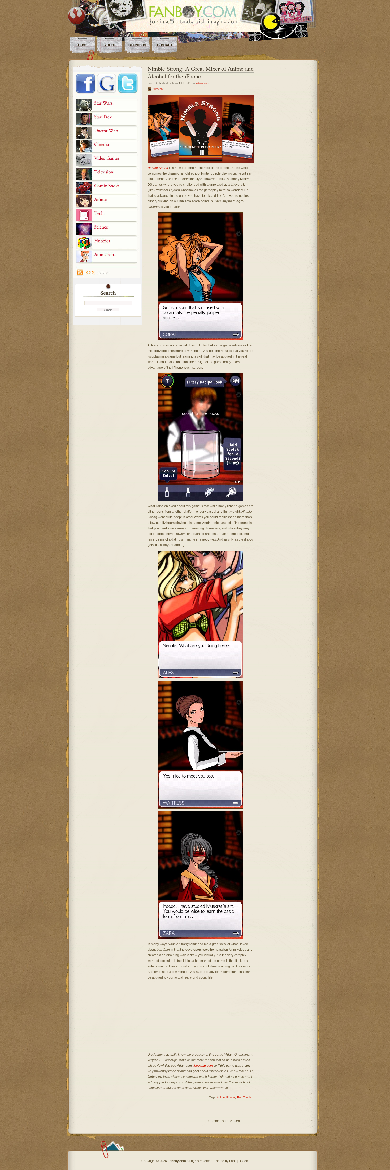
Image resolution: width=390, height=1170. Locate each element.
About (110, 45)
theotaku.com (203, 1066)
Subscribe (158, 89)
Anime (221, 1097)
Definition (137, 45)
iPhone (230, 1097)
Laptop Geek (238, 1161)
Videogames (202, 83)
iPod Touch (244, 1097)
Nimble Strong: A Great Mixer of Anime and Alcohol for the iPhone (201, 72)
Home (83, 45)
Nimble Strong (158, 168)
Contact (164, 45)
